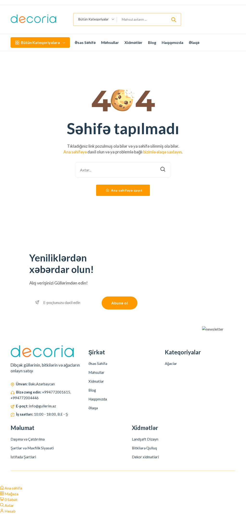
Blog (152, 42)
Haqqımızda (172, 42)
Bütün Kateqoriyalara (40, 42)
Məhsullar (110, 42)
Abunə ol (119, 303)
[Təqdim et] (174, 19)
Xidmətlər (133, 42)
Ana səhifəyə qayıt (126, 190)
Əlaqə (194, 42)
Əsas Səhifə (85, 42)
